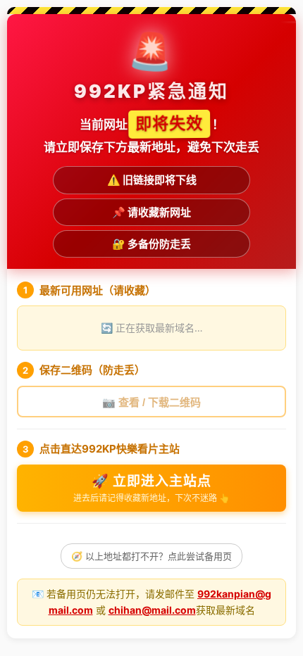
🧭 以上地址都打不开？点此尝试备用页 (151, 556)
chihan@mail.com (152, 610)
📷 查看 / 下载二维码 (151, 402)
